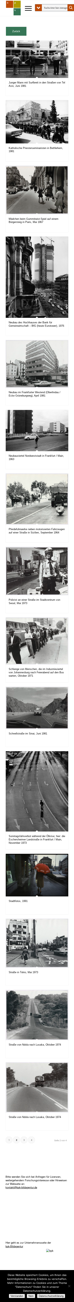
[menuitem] (26, 8)
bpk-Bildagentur (14, 1246)
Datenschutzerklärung (51, 1296)
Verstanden (16, 1296)
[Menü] (26, 8)
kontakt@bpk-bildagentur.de (21, 1187)
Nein (31, 1296)
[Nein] (69, 1286)
